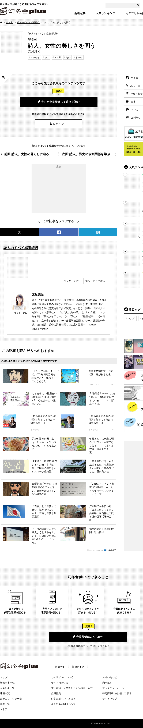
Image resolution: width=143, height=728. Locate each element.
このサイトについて (62, 677)
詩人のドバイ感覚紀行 (28, 22)
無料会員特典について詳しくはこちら (89, 646)
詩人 (47, 57)
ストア (3, 709)
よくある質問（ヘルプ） (64, 703)
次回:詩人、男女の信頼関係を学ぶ (86, 154)
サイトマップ (109, 698)
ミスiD (57, 57)
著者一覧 (5, 703)
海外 (68, 57)
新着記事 (79, 13)
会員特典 (56, 693)
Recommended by (95, 550)
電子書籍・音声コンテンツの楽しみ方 (72, 688)
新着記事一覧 (7, 682)
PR (112, 385)
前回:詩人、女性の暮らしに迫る (26, 154)
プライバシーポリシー (114, 688)
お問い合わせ (109, 677)
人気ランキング (105, 13)
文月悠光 (38, 294)
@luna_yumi (39, 328)
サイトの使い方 (59, 682)
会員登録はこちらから (90, 636)
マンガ (131, 318)
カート (61, 666)
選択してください (95, 281)
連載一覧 (5, 693)
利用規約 (107, 682)
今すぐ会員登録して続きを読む (60, 101)
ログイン (58, 123)
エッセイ (35, 57)
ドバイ (79, 57)
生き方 (9, 22)
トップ (3, 677)
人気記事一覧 (7, 688)
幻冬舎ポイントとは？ (63, 698)
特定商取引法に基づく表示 (117, 693)
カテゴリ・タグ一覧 (11, 698)
